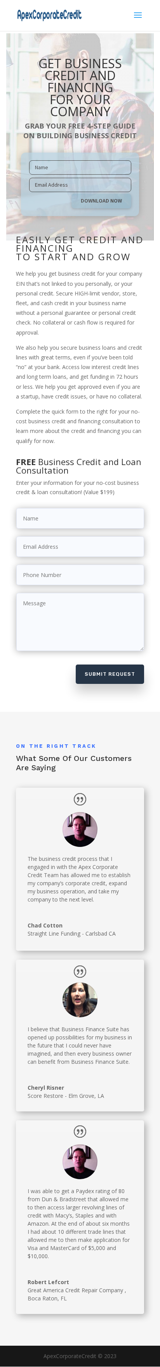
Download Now (101, 200)
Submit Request (110, 674)
